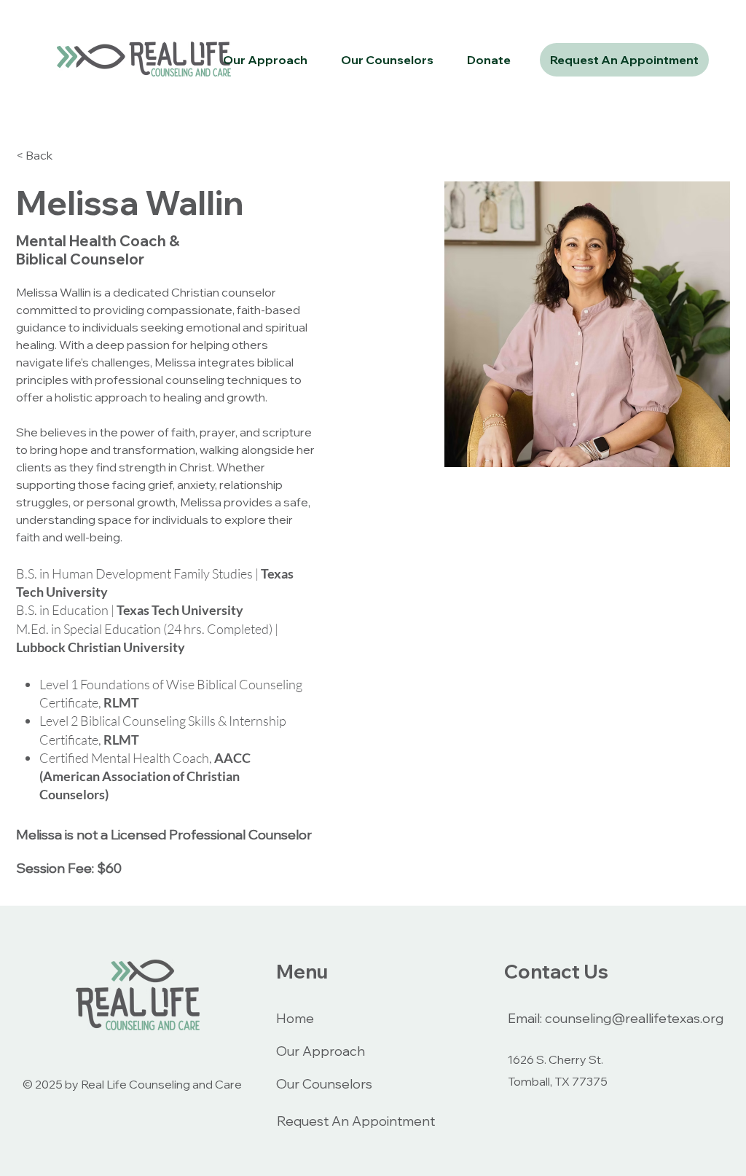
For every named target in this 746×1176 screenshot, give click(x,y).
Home (295, 1018)
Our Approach (320, 1051)
